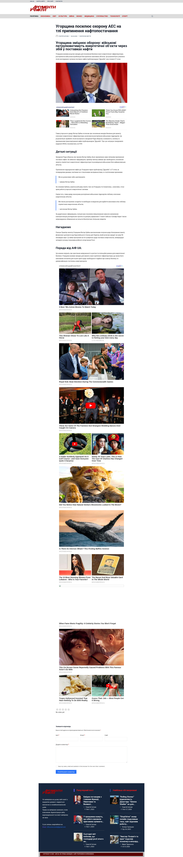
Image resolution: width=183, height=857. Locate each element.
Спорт (125, 16)
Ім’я (57, 735)
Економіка (45, 16)
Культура (63, 16)
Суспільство (102, 16)
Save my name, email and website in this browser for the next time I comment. (81, 766)
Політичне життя (85, 36)
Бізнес (79, 16)
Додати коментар (62, 744)
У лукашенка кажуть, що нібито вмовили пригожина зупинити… (93, 819)
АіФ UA (32, 1)
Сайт (106, 735)
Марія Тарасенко (128, 844)
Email (82, 735)
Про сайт (50, 1)
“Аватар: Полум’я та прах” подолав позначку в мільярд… (129, 839)
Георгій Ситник (91, 807)
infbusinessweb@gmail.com (56, 827)
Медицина (89, 16)
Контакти (59, 1)
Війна (71, 16)
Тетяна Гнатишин (128, 827)
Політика (34, 16)
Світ (54, 16)
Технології (115, 16)
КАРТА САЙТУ (41, 1)
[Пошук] (152, 16)
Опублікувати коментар (66, 772)
